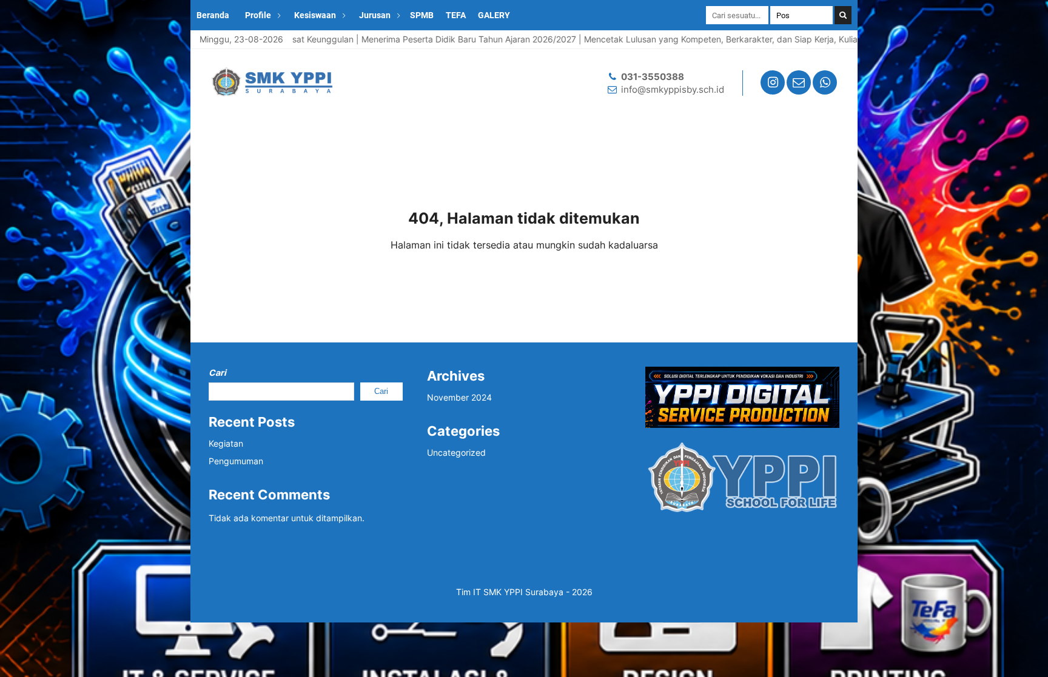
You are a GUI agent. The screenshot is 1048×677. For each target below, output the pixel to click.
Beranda (212, 15)
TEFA (456, 15)
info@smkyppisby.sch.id (672, 89)
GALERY (494, 15)
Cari (217, 372)
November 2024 (459, 397)
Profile (258, 15)
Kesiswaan (315, 15)
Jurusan (375, 15)
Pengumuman (236, 461)
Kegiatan (226, 443)
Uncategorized (456, 452)
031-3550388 (652, 76)
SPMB (422, 15)
